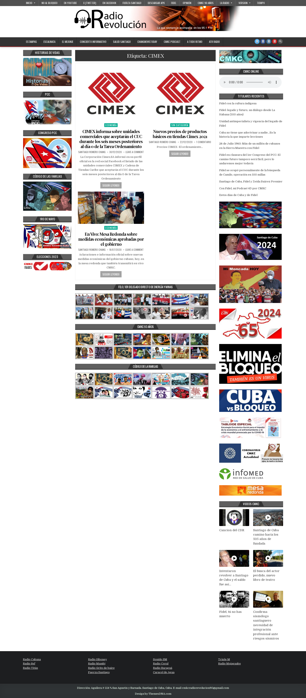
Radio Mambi (96, 663)
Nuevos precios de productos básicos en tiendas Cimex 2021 (180, 133)
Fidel (173, 3)
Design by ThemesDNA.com (153, 693)
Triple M (224, 659)
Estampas (31, 42)
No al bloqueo (49, 3)
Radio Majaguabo (229, 663)
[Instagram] (268, 41)
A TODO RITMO (194, 42)
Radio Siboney (97, 659)
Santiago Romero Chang (92, 152)
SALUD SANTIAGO (122, 42)
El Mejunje (67, 42)
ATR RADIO (214, 42)
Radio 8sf (29, 663)
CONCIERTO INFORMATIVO (93, 42)
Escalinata (49, 42)
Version (243, 3)
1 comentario (203, 142)
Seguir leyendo (110, 185)
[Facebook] (262, 41)
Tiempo (261, 3)
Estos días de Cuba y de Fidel (238, 195)
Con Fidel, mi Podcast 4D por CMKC (242, 188)
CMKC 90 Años (206, 3)
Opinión (187, 3)
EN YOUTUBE (70, 3)
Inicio (29, 3)
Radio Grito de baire (101, 667)
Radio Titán (30, 667)
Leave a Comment (135, 152)
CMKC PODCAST (172, 42)
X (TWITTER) (89, 3)
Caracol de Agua (163, 672)
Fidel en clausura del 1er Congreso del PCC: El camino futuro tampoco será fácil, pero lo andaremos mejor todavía (249, 159)
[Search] (280, 41)
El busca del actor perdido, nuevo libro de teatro (266, 575)
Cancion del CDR (231, 530)
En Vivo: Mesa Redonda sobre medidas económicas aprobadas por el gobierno (111, 239)
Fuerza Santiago (132, 3)
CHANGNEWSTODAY (147, 42)
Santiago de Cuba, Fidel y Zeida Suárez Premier (250, 181)
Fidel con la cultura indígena (237, 103)
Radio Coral (160, 663)
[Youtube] (274, 41)
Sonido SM (160, 659)
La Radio (224, 3)
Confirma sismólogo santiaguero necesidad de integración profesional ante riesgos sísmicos (266, 625)
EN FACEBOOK (109, 3)
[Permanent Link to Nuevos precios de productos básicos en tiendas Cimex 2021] (180, 93)
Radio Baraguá (162, 667)
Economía (111, 125)
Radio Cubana (32, 659)
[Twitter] (257, 41)
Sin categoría (179, 125)
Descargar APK (156, 3)
